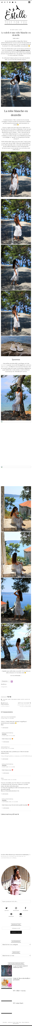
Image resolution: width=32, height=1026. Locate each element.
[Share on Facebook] (7, 697)
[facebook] (7, 2)
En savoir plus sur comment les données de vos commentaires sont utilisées (16, 856)
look (9, 699)
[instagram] (4, 2)
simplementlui (5, 747)
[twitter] (2, 2)
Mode (18, 699)
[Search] (15, 2)
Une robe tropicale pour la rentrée (24, 704)
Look (20, 29)
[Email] (12, 2)
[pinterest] (9, 2)
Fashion (5, 699)
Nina (2, 778)
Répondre (5, 727)
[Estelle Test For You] (16, 13)
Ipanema (3, 365)
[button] (30, 2)
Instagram (6, 366)
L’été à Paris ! (5, 704)
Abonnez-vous (16, 932)
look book (14, 699)
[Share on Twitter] (9, 697)
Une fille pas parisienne (8, 717)
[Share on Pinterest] (10, 697)
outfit (22, 699)
